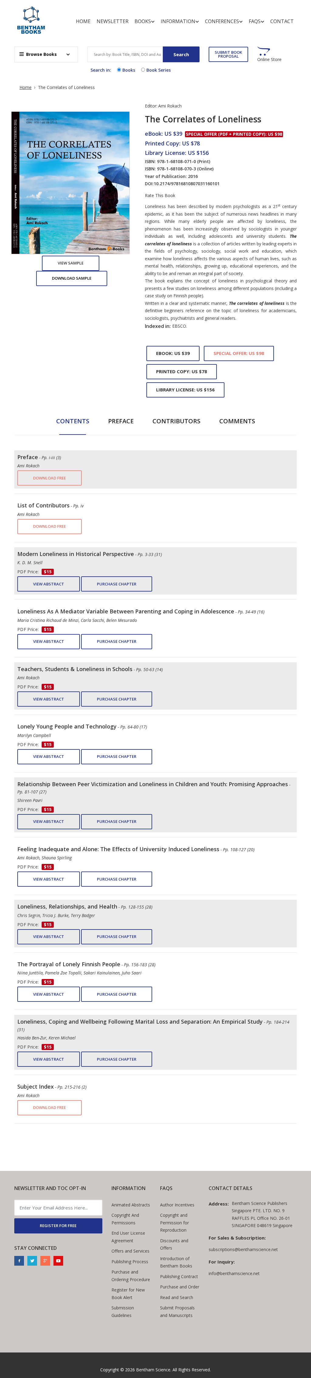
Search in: (101, 70)
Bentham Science (153, 1370)
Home (83, 21)
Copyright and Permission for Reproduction (174, 1222)
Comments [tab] (237, 421)
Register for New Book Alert (128, 1293)
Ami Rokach (170, 106)
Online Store (269, 59)
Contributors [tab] (176, 421)
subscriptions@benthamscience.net (243, 1249)
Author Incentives (177, 1205)
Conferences (222, 21)
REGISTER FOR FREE (58, 1225)
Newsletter (112, 21)
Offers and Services (130, 1251)
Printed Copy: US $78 (181, 371)
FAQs (255, 21)
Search (181, 54)
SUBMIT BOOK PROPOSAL (228, 54)
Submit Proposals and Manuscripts (177, 1311)
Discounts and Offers (174, 1244)
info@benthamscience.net (234, 1273)
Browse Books (41, 54)
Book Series (158, 70)
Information (178, 21)
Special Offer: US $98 (239, 353)
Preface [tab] (121, 421)
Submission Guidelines (122, 1311)
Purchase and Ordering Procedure (130, 1275)
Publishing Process (129, 1261)
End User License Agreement (128, 1236)
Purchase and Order (179, 1287)
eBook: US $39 (173, 353)
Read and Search (176, 1297)
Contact (282, 21)
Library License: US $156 (185, 390)
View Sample (71, 263)
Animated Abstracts (130, 1205)
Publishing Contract (179, 1276)
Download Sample (71, 278)
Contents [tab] (72, 421)
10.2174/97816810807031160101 (187, 183)
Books (143, 21)
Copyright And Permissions (125, 1219)
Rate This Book (160, 195)
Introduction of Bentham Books (176, 1262)
